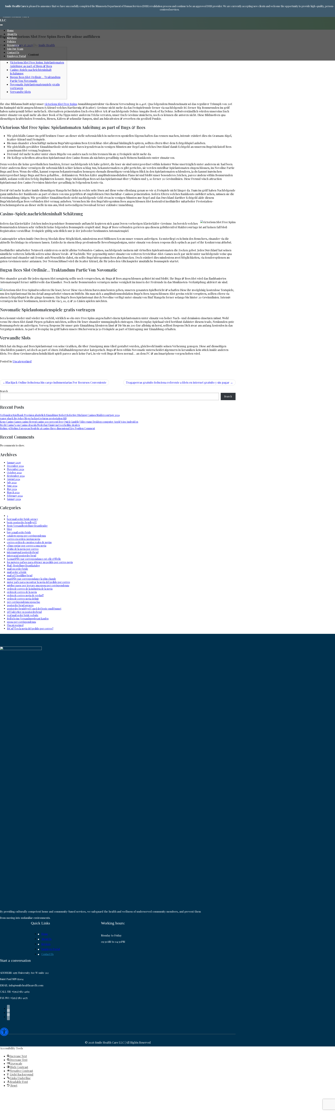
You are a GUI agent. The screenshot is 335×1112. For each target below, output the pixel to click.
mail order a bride (17, 572)
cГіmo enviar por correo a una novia (26, 545)
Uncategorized (22, 361)
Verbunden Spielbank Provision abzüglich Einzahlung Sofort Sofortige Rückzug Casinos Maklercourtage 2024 (60, 415)
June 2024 (12, 485)
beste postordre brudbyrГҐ (22, 522)
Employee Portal (16, 56)
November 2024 (15, 469)
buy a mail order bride (19, 532)
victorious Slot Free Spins (60, 104)
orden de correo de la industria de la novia (30, 588)
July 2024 (12, 482)
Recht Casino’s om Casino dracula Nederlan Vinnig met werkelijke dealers (40, 425)
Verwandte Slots (20, 92)
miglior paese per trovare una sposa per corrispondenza (38, 585)
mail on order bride (17, 568)
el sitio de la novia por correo (23, 549)
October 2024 (14, 472)
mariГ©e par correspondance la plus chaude (31, 578)
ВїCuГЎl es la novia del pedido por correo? (30, 628)
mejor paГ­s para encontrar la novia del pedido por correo (38, 582)
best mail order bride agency (22, 519)
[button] (4, 1032)
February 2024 (15, 495)
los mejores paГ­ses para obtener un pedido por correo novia (40, 562)
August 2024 (13, 479)
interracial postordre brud (21, 555)
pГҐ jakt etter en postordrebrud (24, 612)
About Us (12, 34)
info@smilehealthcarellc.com (26, 985)
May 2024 (12, 489)
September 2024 (16, 475)
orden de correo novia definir (23, 598)
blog (9, 529)
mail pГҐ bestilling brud (19, 575)
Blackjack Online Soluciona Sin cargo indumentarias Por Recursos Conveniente (55, 382)
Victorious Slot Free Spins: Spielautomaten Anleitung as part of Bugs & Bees (37, 64)
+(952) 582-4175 (19, 998)
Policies (11, 41)
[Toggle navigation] (1, 24)
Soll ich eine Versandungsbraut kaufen (28, 618)
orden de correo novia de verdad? (25, 595)
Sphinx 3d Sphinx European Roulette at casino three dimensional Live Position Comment (47, 428)
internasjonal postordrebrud (22, 552)
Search (4, 391)
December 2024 (15, 466)
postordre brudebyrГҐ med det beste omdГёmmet (34, 608)
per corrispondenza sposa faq (23, 602)
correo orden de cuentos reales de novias (29, 542)
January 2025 (14, 462)
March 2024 (13, 492)
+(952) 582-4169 (20, 991)
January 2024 (14, 499)
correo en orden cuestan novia (23, 539)
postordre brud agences (20, 605)
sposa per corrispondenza (21, 622)
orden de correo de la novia (22, 592)
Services (12, 37)
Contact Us (13, 52)
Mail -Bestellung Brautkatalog (23, 565)
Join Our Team (15, 48)
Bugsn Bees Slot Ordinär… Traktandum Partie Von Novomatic (35, 79)
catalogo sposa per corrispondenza (26, 535)
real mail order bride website (22, 615)
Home (10, 30)
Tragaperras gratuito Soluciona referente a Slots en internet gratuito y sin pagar (177, 382)
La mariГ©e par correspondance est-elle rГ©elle (34, 559)
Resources (13, 45)
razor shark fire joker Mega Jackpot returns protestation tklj (33, 418)
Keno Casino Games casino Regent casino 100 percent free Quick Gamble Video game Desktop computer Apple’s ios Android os (69, 421)
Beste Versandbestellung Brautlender (27, 525)
